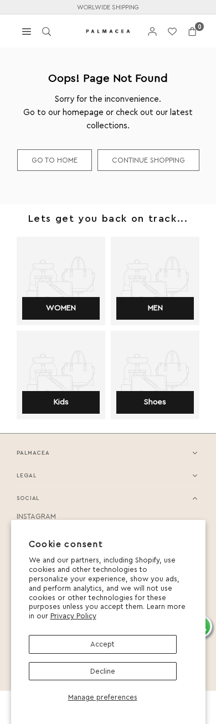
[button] (192, 31)
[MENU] (27, 31)
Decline (102, 671)
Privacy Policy (73, 615)
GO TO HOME (55, 160)
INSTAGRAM (36, 516)
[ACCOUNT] (152, 31)
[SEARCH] (46, 31)
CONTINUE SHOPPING (148, 160)
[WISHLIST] (172, 31)
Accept (102, 644)
